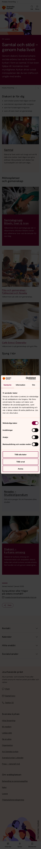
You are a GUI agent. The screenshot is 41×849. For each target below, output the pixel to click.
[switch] (35, 430)
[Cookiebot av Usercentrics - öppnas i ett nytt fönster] (28, 378)
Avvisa (20, 469)
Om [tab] (33, 385)
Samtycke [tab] (7, 385)
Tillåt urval (20, 462)
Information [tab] (20, 385)
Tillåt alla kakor (21, 455)
